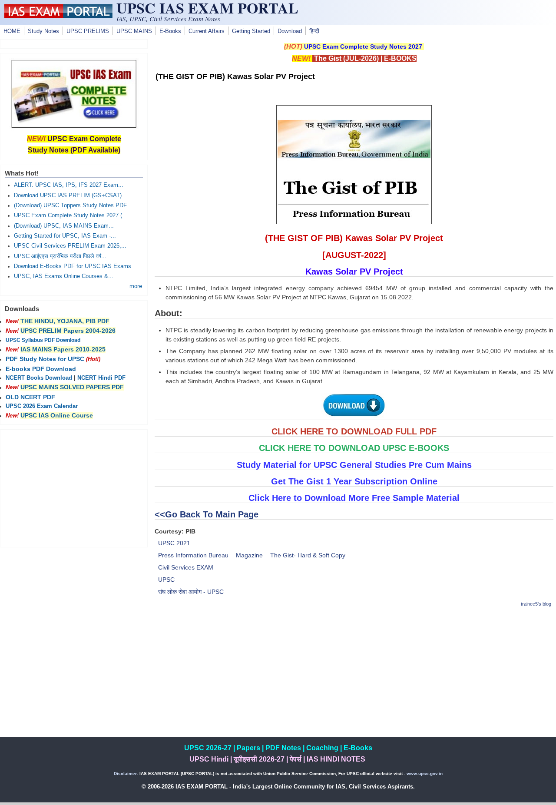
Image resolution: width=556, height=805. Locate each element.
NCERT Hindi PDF (101, 378)
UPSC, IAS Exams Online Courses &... (63, 276)
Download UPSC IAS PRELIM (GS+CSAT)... (70, 195)
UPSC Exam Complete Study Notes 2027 (363, 46)
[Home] (58, 16)
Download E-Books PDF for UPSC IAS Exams (72, 266)
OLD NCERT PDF (30, 397)
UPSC (166, 579)
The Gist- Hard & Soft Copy (307, 555)
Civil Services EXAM (185, 567)
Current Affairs (207, 31)
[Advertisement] (354, 676)
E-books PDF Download (41, 368)
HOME (11, 31)
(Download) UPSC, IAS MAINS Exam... (64, 226)
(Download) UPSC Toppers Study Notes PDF (70, 205)
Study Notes (43, 31)
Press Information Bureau (193, 555)
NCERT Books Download (39, 378)
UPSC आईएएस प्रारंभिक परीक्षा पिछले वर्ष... (60, 256)
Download (290, 31)
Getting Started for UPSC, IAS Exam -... (65, 236)
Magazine (249, 555)
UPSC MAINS (134, 31)
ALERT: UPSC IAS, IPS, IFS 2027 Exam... (68, 185)
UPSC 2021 (174, 543)
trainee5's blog (536, 603)
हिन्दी (314, 31)
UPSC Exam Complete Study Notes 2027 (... (70, 215)
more (135, 286)
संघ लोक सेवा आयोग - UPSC (191, 591)
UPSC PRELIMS (87, 31)
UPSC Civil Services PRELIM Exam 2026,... (70, 246)
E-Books (170, 31)
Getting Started (251, 31)
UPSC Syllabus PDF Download (43, 340)
